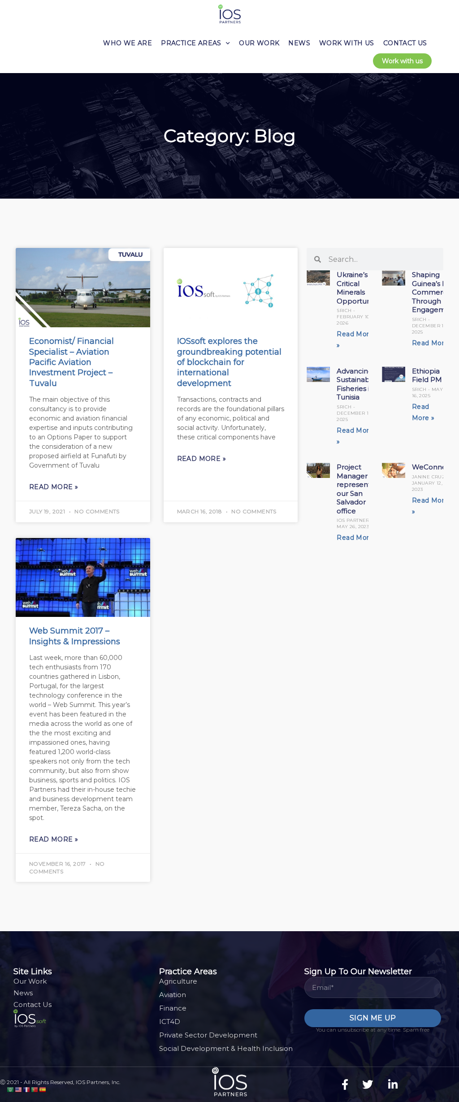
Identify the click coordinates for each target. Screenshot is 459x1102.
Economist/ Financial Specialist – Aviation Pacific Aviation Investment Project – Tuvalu (71, 362)
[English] (19, 1089)
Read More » (53, 487)
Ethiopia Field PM (427, 375)
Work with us (346, 43)
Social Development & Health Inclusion (226, 1048)
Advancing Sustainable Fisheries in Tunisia (356, 384)
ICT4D (169, 1021)
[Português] (35, 1089)
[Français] (27, 1089)
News (299, 43)
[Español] (43, 1089)
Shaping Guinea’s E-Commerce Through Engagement (434, 292)
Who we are (127, 43)
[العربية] (11, 1089)
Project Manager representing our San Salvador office (359, 489)
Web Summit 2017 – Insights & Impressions (74, 636)
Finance (172, 1008)
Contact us (405, 43)
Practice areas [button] (191, 43)
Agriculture (178, 981)
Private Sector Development (208, 1035)
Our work (259, 43)
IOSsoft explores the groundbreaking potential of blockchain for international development (229, 362)
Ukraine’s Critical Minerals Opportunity (357, 287)
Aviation (172, 994)
